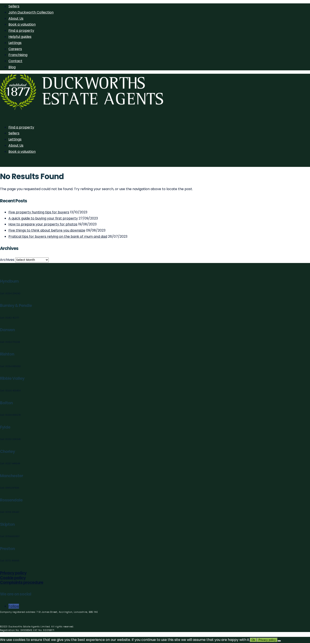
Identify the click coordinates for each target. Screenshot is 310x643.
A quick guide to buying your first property (43, 218)
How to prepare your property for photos (42, 224)
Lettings (15, 42)
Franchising (17, 54)
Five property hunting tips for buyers (38, 212)
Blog (12, 67)
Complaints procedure (21, 582)
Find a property (21, 30)
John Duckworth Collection (31, 12)
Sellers (13, 6)
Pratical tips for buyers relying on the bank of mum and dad (57, 236)
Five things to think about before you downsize (46, 230)
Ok (253, 640)
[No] (279, 641)
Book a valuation (22, 24)
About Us (15, 18)
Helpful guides (19, 36)
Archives (7, 259)
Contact (15, 61)
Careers (15, 48)
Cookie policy (13, 578)
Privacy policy (13, 573)
